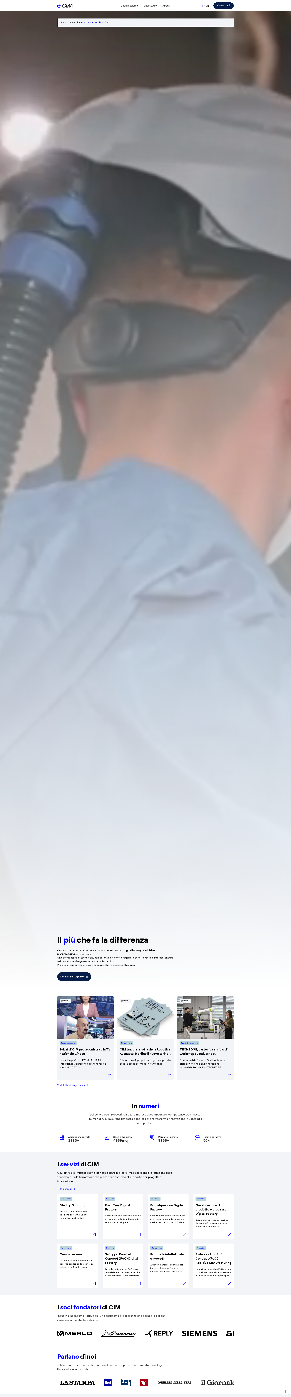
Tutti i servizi (64, 1188)
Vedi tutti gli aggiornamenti (73, 1085)
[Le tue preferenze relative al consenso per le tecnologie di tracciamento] (286, 1392)
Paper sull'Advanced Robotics (92, 22)
